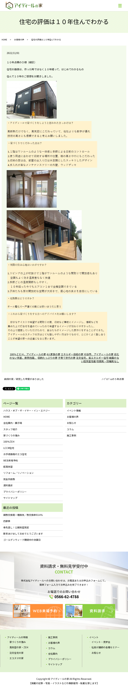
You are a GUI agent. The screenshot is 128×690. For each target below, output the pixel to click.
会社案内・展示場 (12, 423)
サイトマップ (10, 498)
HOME (4, 39)
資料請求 (8, 485)
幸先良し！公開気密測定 (16, 527)
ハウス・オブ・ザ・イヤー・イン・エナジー (26, 410)
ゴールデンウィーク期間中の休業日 (22, 539)
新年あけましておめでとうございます (23, 533)
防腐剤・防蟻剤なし (107, 361)
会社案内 (53, 653)
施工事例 (71, 435)
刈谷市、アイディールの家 (99, 354)
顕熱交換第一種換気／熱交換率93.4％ (23, 515)
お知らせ (71, 423)
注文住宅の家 (17, 652)
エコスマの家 (17, 658)
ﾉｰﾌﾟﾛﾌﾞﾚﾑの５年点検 (113, 379)
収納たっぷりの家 (48, 357)
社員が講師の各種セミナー (106, 647)
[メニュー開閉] (120, 5)
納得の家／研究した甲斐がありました (24, 379)
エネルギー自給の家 (72, 354)
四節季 (6, 521)
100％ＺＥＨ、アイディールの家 (28, 354)
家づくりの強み (11, 435)
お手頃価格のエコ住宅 (15, 454)
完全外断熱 (9, 479)
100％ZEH (8, 441)
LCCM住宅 (8, 448)
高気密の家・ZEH (19, 647)
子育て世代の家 (67, 357)
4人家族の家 (53, 354)
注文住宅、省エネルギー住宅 (92, 357)
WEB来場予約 (10, 460)
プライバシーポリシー (15, 491)
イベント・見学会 (101, 642)
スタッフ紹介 (10, 429)
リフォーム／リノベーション (18, 472)
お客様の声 (19, 39)
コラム (70, 429)
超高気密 (8, 466)
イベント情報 (74, 410)
